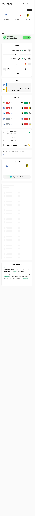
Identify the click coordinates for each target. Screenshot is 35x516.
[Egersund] (27, 167)
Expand (17, 283)
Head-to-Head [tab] (16, 31)
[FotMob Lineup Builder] (17, 37)
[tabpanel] (16, 146)
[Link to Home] (6, 4)
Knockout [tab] (8, 31)
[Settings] (31, 4)
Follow (29, 10)
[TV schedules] (23, 4)
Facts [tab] (3, 31)
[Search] (27, 4)
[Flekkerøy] (7, 167)
